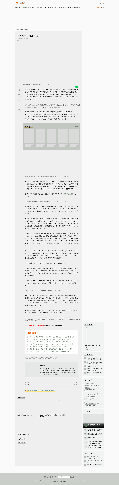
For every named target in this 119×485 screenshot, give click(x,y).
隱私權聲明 (62, 480)
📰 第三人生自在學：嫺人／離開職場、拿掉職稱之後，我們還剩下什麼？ (50, 337)
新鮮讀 (17, 8)
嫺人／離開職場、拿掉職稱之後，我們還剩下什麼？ (94, 362)
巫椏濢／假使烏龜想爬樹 (24, 415)
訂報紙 (73, 480)
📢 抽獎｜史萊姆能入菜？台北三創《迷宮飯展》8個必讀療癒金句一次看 (50, 351)
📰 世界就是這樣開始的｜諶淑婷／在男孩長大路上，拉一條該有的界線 (49, 344)
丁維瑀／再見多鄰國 (92, 366)
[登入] (101, 3)
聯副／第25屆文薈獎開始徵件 (94, 464)
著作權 (57, 480)
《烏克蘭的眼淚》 (69, 194)
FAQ (40, 480)
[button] (19, 99)
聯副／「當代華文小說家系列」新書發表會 (94, 457)
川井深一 (28, 38)
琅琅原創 (68, 8)
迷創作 (47, 8)
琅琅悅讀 (17, 29)
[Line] (19, 95)
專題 (60, 8)
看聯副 (25, 8)
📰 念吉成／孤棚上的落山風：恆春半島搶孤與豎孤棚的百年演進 (47, 342)
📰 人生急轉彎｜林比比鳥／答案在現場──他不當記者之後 (46, 346)
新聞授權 (47, 480)
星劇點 (54, 8)
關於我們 (78, 480)
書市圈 (32, 8)
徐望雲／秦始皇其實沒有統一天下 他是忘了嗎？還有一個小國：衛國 (94, 358)
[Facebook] (19, 90)
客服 (43, 480)
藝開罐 (39, 8)
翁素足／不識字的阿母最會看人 (94, 373)
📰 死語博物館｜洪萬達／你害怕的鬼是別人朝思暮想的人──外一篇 (49, 349)
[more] (76, 127)
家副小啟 (62, 415)
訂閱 (72, 477)
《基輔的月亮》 (73, 310)
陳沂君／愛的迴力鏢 (23, 434)
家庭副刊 (26, 29)
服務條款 (53, 480)
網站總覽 (84, 480)
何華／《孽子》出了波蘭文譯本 (94, 461)
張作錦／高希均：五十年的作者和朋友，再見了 (94, 369)
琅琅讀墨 (77, 8)
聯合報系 (68, 480)
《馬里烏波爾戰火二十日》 (58, 89)
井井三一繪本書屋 (53, 374)
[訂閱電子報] (99, 7)
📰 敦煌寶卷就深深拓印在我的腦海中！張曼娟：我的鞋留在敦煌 (47, 339)
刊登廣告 (35, 480)
